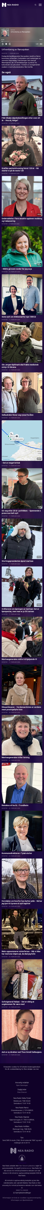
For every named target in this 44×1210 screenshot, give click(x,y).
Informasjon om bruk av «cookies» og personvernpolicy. (22, 1198)
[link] (10, 4)
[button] (6, 44)
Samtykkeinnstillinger (23, 1193)
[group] (41, 44)
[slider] (21, 42)
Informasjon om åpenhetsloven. (22, 1200)
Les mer (36, 1069)
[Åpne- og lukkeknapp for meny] (40, 5)
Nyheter (4, 53)
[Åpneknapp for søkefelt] (35, 5)
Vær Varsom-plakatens (27, 1166)
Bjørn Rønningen (22, 1085)
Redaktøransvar (25, 1168)
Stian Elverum (22, 1092)
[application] (22, 37)
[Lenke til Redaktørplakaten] (22, 1158)
